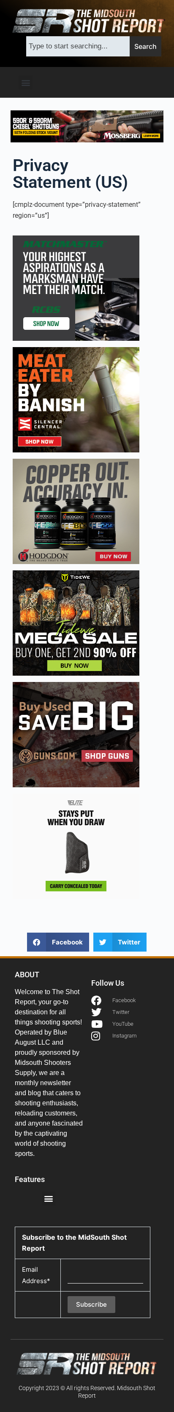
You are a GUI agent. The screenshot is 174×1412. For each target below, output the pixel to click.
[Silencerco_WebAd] (76, 399)
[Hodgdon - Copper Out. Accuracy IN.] (76, 511)
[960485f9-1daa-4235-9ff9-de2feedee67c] (76, 734)
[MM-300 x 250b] (76, 287)
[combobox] (78, 46)
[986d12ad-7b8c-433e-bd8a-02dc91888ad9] (76, 846)
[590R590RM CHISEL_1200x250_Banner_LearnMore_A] (87, 125)
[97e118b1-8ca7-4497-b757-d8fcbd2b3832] (76, 622)
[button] (26, 82)
